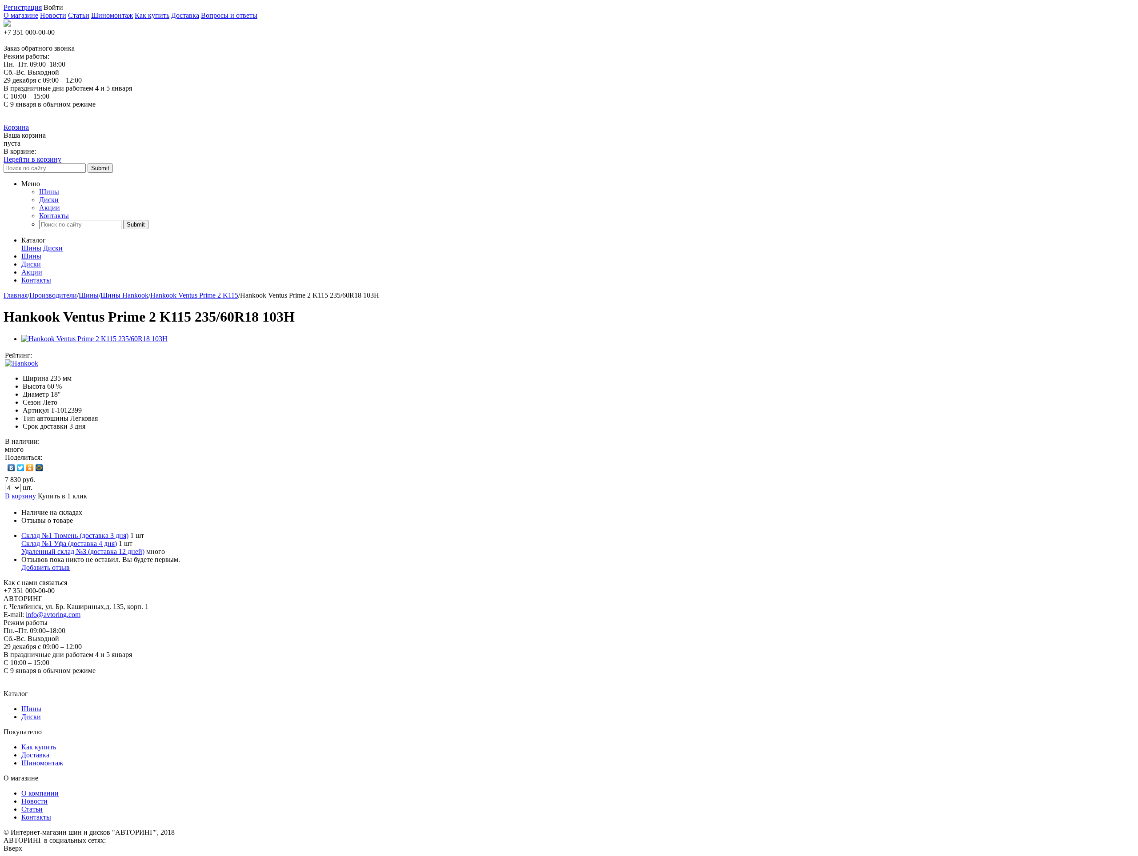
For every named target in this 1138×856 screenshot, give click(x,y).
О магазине (21, 15)
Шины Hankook (124, 295)
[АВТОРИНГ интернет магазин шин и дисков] (7, 24)
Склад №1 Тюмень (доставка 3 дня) (74, 535)
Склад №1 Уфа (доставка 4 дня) (69, 543)
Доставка (185, 15)
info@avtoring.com (53, 614)
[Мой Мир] (39, 468)
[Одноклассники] (30, 468)
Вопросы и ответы (229, 15)
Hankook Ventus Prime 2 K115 (194, 295)
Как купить (152, 15)
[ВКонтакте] (11, 468)
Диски (49, 199)
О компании (40, 793)
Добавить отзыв (45, 567)
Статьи (78, 15)
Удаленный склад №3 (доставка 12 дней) (82, 551)
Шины (49, 191)
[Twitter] (20, 468)
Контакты (54, 215)
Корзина (16, 127)
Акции (49, 207)
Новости (53, 15)
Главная (16, 295)
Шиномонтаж (112, 15)
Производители (53, 295)
